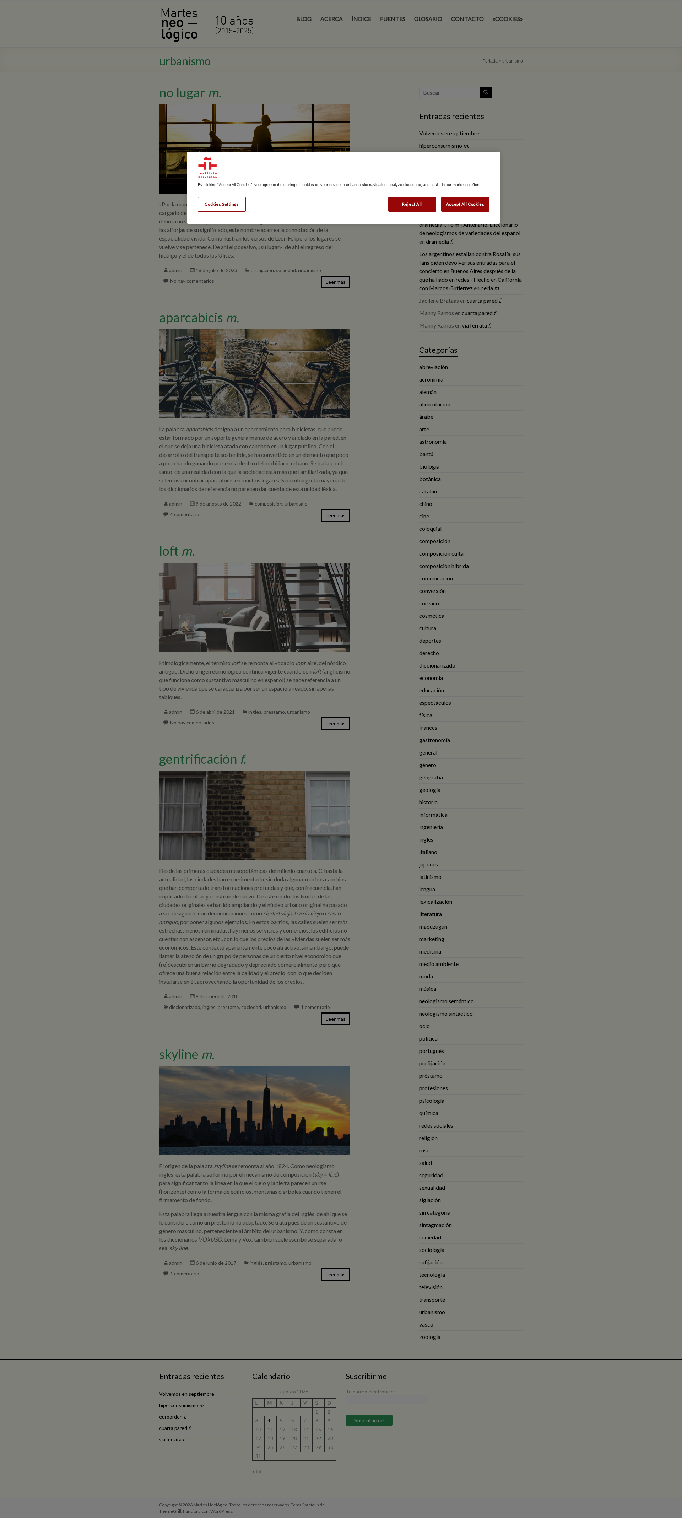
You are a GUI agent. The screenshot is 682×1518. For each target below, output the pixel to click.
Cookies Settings (222, 204)
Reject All (412, 204)
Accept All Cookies (465, 204)
